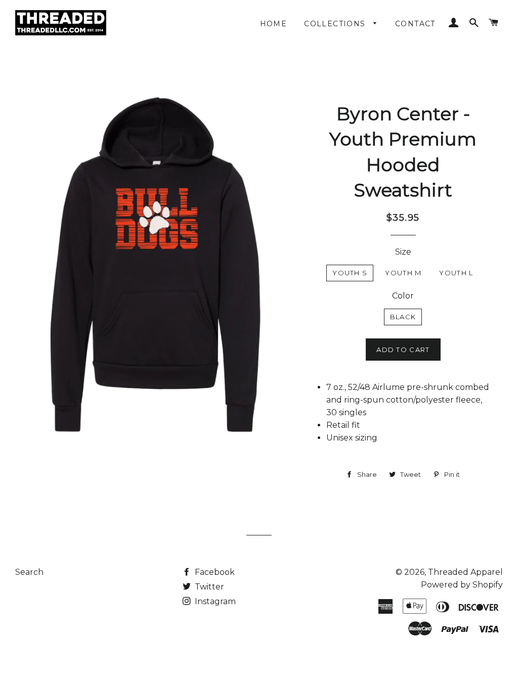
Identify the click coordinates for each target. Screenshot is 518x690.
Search (29, 572)
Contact (415, 23)
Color (403, 296)
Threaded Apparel (465, 572)
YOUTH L (456, 273)
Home (273, 23)
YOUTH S (349, 273)
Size (403, 252)
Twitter (208, 587)
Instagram (214, 601)
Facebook (214, 572)
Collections (336, 23)
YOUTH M (403, 273)
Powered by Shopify (462, 584)
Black (403, 317)
